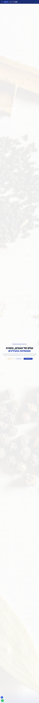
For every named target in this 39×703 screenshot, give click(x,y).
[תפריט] (2, 2)
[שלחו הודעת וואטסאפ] (2, 700)
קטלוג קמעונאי (27, 358)
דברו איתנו (9, 358)
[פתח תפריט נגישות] (2, 697)
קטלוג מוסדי (18, 358)
